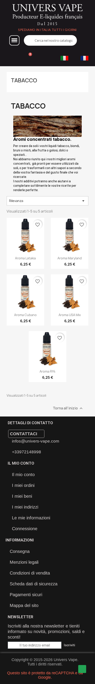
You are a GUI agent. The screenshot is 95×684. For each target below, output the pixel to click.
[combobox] (54, 40)
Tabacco (24, 80)
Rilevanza (47, 201)
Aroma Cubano (25, 315)
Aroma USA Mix (70, 315)
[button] (14, 40)
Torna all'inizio (68, 408)
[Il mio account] (10, 58)
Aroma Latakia (25, 258)
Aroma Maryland (69, 258)
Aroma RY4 (47, 371)
